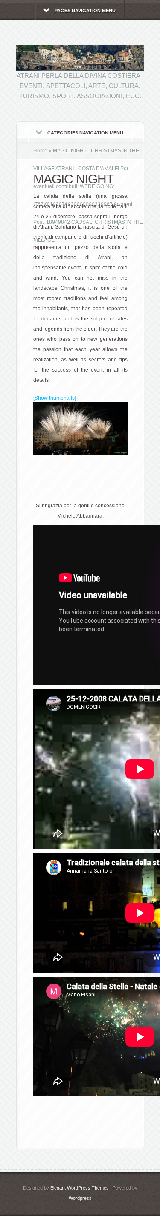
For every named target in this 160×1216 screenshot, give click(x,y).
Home (40, 151)
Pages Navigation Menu (85, 10)
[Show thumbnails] (54, 398)
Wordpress (80, 1198)
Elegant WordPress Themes (79, 1187)
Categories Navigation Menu (85, 132)
